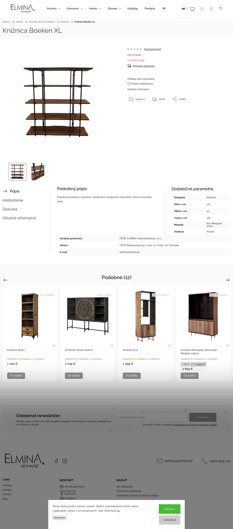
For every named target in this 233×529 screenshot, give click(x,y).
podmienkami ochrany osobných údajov (195, 424)
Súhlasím (169, 509)
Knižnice (211, 197)
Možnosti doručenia (144, 66)
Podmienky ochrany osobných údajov (137, 495)
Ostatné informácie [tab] (19, 218)
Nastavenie (59, 517)
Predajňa (7, 485)
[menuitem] (53, 8)
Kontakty (7, 490)
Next (227, 280)
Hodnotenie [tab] (13, 200)
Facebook (56, 461)
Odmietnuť (169, 519)
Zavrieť (213, 110)
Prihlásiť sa (203, 417)
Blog (5, 498)
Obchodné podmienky (128, 491)
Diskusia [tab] (10, 209)
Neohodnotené (152, 49)
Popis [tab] (15, 191)
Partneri (7, 494)
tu (118, 510)
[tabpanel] (30, 333)
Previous (6, 280)
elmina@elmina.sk (179, 461)
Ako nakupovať (124, 486)
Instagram (64, 461)
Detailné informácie (138, 89)
